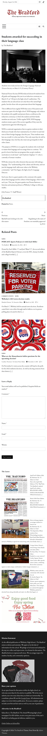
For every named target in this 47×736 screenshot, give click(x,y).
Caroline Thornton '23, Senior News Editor (13, 362)
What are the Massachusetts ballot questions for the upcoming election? (21, 357)
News (11, 204)
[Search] (43, 26)
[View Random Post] (39, 26)
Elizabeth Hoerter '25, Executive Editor (12, 302)
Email (4, 434)
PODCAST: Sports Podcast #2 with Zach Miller (19, 242)
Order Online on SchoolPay (11, 723)
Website (4, 445)
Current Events (7, 296)
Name (4, 423)
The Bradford (8, 45)
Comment (5, 394)
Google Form (25, 698)
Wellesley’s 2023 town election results (16, 299)
